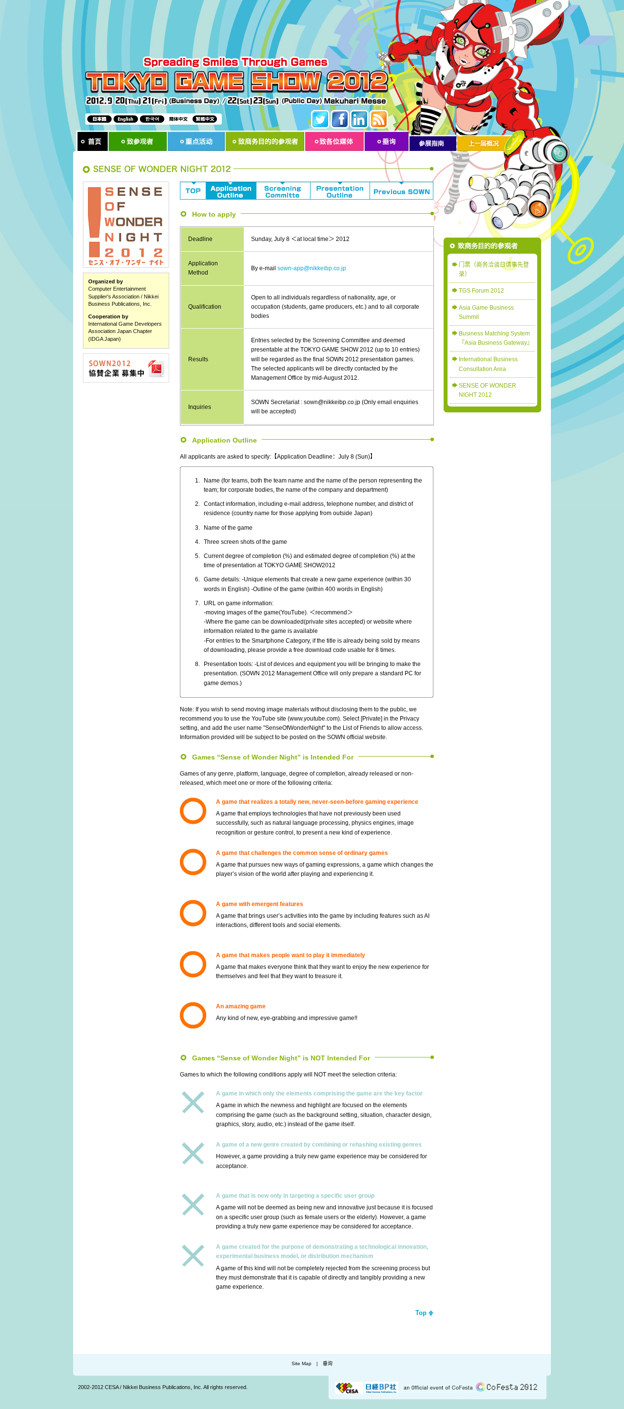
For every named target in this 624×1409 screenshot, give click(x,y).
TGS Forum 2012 (481, 290)
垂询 (327, 1363)
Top (421, 1312)
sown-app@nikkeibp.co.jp (311, 268)
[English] (126, 119)
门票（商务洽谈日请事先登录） (494, 269)
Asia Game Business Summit (486, 312)
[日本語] (99, 119)
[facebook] (340, 119)
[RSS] (379, 119)
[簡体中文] (178, 119)
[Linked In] (359, 119)
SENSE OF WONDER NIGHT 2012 (487, 390)
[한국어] (152, 119)
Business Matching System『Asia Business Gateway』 (496, 338)
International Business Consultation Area (488, 364)
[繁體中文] (205, 119)
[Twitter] (320, 119)
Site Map (302, 1363)
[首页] (93, 141)
